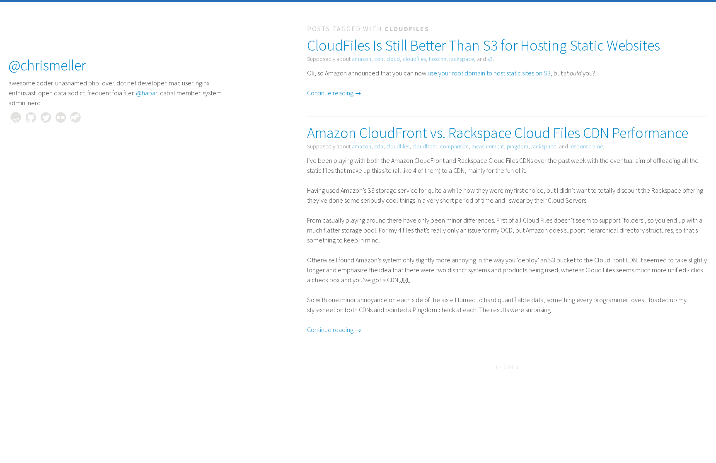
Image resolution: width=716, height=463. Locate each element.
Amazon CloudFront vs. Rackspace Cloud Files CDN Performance (497, 133)
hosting (437, 59)
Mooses (75, 117)
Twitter (45, 117)
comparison (454, 146)
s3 (490, 59)
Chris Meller (15, 117)
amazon (361, 59)
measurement (488, 146)
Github (30, 117)
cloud (393, 59)
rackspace (461, 59)
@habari (147, 93)
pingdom (517, 146)
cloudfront (424, 146)
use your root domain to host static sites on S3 (489, 73)
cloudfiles (414, 59)
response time (586, 146)
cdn (378, 59)
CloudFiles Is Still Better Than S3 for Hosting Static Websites (483, 45)
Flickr (60, 117)
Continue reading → (334, 93)
